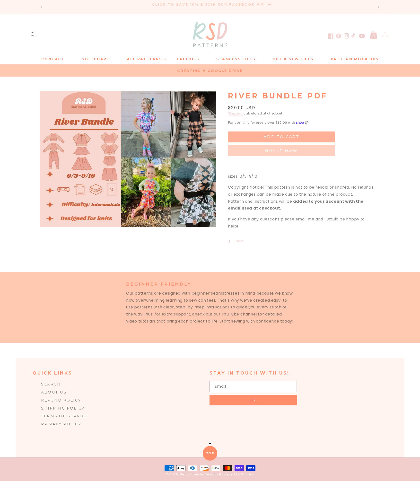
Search (51, 384)
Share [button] (239, 241)
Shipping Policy (63, 408)
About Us (54, 392)
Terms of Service (64, 416)
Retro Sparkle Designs (199, 474)
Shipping (235, 113)
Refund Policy (61, 400)
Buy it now (281, 150)
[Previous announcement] (41, 7)
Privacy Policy (61, 424)
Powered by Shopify (236, 474)
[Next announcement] (378, 7)
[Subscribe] (253, 400)
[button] (33, 34)
